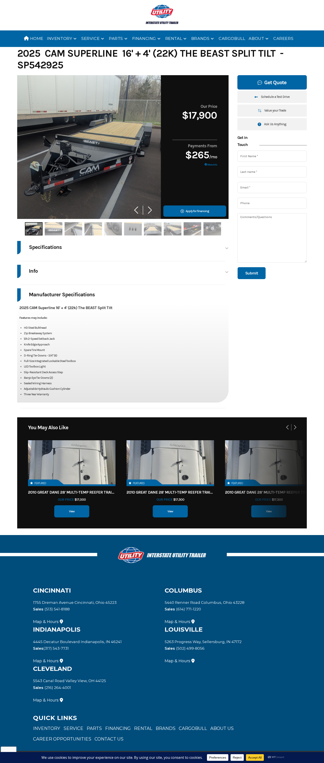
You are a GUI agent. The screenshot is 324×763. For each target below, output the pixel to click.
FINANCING (118, 728)
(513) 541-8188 (51, 609)
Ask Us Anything (274, 124)
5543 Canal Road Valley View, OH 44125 (69, 681)
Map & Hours (46, 621)
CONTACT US (109, 739)
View (71, 511)
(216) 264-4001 (52, 687)
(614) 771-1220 (183, 609)
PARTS (94, 728)
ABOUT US (222, 728)
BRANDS (165, 728)
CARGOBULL (193, 728)
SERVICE (73, 728)
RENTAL (143, 728)
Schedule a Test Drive (275, 97)
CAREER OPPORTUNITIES (62, 739)
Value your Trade (275, 110)
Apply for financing (197, 211)
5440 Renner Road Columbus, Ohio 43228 (204, 602)
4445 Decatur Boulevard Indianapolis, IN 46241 (77, 642)
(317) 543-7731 (51, 648)
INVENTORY (46, 728)
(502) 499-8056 (185, 648)
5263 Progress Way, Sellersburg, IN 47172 (203, 642)
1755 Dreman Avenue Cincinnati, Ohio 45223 (75, 602)
